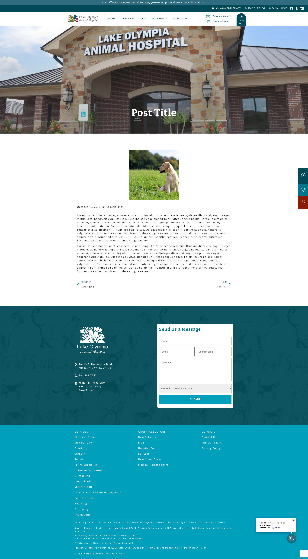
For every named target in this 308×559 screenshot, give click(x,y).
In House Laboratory (89, 470)
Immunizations (85, 481)
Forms (143, 18)
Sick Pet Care (84, 442)
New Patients (159, 18)
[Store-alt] (302, 8)
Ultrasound (82, 475)
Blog (141, 442)
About (111, 18)
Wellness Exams (85, 437)
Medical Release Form (153, 464)
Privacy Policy (211, 448)
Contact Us (209, 437)
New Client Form (149, 459)
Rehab (79, 459)
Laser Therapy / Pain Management (98, 492)
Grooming (81, 509)
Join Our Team (211, 442)
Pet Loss (144, 453)
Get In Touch (179, 18)
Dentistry (81, 448)
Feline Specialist (86, 464)
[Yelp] (297, 8)
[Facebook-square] (291, 8)
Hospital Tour (147, 448)
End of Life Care (86, 498)
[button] (291, 538)
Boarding (81, 503)
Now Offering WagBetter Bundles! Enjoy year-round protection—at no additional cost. (154, 2)
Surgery (80, 453)
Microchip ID (83, 487)
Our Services (127, 18)
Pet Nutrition (84, 514)
